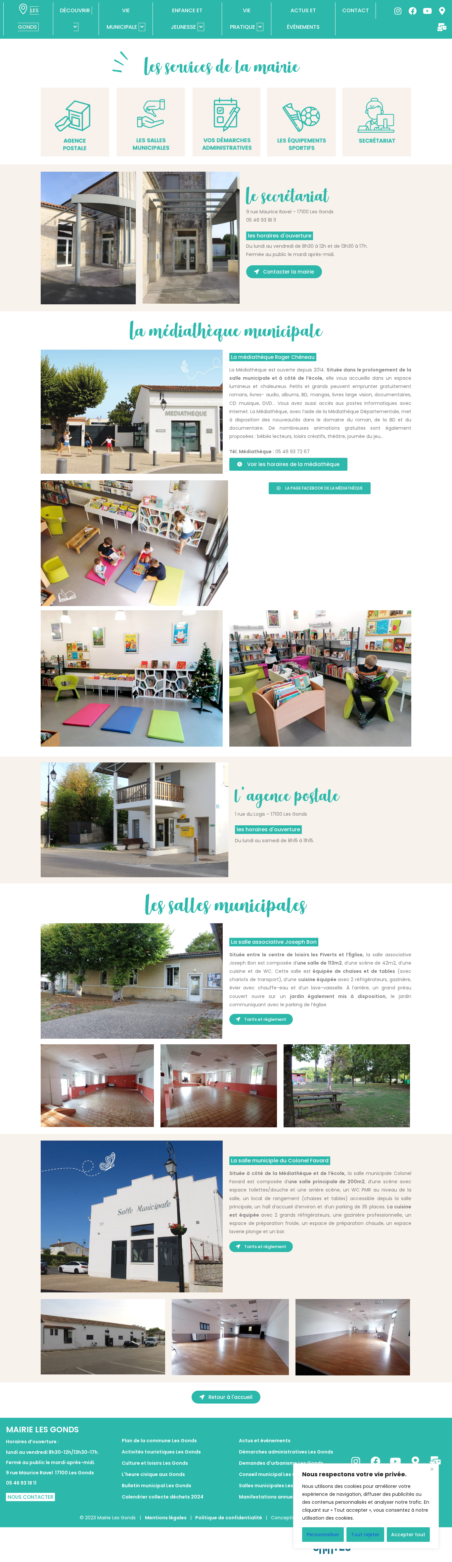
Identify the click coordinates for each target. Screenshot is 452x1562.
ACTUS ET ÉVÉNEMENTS (303, 19)
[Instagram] (397, 11)
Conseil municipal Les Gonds (273, 1474)
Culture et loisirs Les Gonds (155, 1463)
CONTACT (355, 10)
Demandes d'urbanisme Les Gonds (281, 1463)
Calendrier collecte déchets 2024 (162, 1497)
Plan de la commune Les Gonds (159, 1440)
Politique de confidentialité (228, 1517)
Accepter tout (408, 1534)
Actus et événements (265, 1440)
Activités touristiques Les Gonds (161, 1452)
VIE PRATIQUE (242, 19)
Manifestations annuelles (270, 1497)
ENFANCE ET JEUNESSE (187, 19)
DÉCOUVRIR (75, 10)
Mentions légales (166, 1517)
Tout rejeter (365, 1534)
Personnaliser (323, 1534)
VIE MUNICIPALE (122, 19)
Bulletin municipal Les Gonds (156, 1485)
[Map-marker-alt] (442, 11)
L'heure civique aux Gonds (153, 1474)
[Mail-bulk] (442, 27)
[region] (366, 1506)
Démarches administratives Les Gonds (286, 1452)
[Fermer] (432, 1469)
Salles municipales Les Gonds (274, 1485)
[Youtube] (427, 11)
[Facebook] (412, 11)
